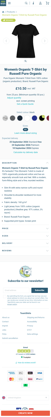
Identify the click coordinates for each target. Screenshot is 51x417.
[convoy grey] (12, 118)
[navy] (20, 118)
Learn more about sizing (25, 133)
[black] (42, 118)
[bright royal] (34, 118)
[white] (27, 118)
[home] (3, 12)
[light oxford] (5, 118)
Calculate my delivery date (25, 152)
